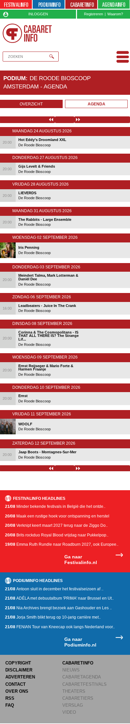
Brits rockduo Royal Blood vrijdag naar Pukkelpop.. (56, 535)
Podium (14, 78)
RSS (9, 698)
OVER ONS (16, 691)
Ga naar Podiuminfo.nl (80, 642)
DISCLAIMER (18, 669)
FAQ (9, 705)
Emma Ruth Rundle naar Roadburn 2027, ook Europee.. (61, 544)
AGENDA (96, 104)
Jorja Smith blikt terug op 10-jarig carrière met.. (53, 617)
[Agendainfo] (114, 5)
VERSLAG (72, 705)
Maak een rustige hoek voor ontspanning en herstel (57, 516)
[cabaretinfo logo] (27, 33)
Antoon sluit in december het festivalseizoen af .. (54, 589)
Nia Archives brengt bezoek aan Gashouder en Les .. (58, 608)
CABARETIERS (77, 698)
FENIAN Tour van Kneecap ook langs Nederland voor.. (60, 627)
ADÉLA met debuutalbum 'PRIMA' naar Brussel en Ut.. (59, 598)
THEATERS (73, 691)
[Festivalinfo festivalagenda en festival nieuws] (16, 5)
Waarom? (115, 14)
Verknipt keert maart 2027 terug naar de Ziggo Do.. (56, 525)
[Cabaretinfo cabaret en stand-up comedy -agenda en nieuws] (81, 5)
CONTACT (15, 684)
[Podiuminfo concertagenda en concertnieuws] (49, 5)
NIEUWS (71, 669)
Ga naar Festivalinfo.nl (80, 559)
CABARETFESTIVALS (84, 684)
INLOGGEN (38, 14)
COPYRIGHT (18, 662)
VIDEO (69, 712)
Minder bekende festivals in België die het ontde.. (55, 506)
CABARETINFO (77, 662)
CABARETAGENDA (81, 676)
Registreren (93, 14)
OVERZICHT (31, 104)
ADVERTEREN (20, 676)
